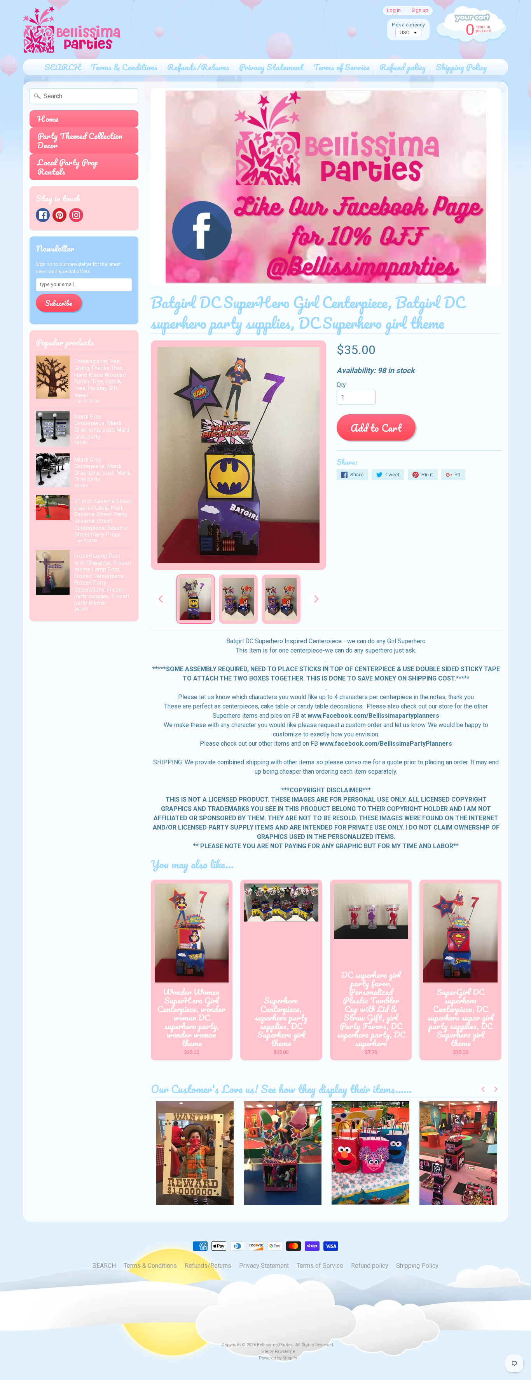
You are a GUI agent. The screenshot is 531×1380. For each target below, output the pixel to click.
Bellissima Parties (275, 1344)
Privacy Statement (271, 67)
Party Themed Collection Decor (79, 140)
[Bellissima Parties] (71, 29)
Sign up (420, 10)
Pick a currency (408, 25)
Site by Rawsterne (278, 1351)
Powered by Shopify (278, 1358)
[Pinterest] (59, 215)
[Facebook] (43, 215)
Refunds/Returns (198, 67)
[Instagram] (76, 215)
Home (47, 118)
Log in (394, 10)
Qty (341, 385)
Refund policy (402, 67)
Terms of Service (341, 67)
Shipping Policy (461, 67)
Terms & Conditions (124, 67)
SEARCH (62, 67)
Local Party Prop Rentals (67, 166)
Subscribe (58, 303)
